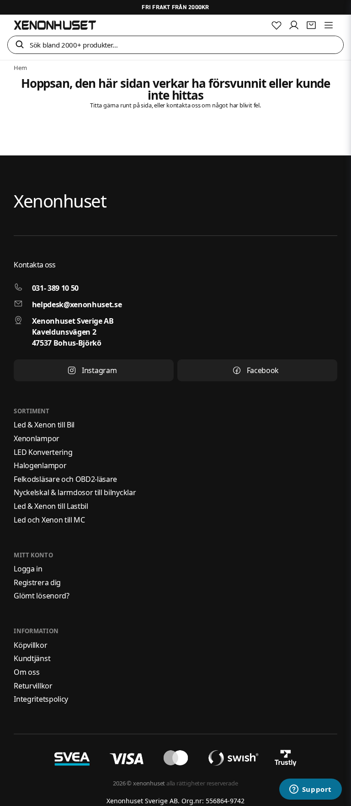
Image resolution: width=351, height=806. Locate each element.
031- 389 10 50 (55, 288)
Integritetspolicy (41, 699)
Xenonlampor (36, 438)
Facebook (263, 370)
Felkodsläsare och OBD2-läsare (65, 479)
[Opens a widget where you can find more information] (310, 790)
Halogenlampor (40, 465)
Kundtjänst (32, 658)
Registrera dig (37, 582)
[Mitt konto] (294, 25)
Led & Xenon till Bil (44, 425)
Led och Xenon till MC (49, 520)
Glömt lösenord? (41, 596)
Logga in (28, 569)
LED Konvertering (43, 452)
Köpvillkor (30, 645)
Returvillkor (33, 686)
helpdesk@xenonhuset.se (77, 304)
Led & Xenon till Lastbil (51, 506)
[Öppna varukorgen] (311, 25)
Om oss (26, 672)
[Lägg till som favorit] (276, 25)
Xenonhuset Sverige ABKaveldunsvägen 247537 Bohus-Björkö (73, 332)
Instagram (99, 370)
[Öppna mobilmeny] (328, 25)
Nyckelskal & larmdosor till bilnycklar (75, 492)
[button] (19, 45)
